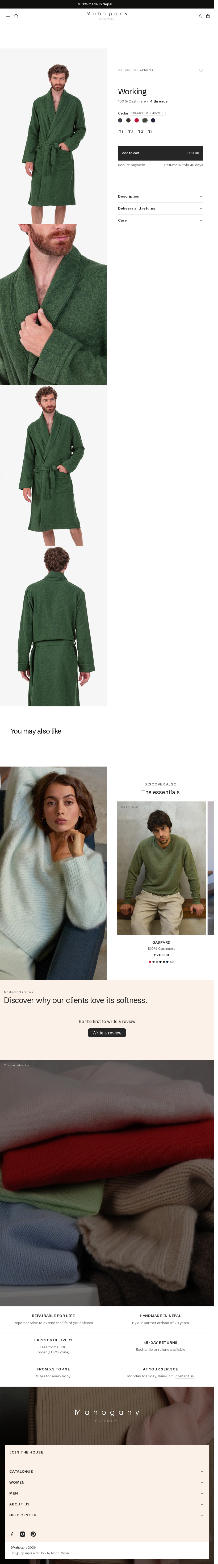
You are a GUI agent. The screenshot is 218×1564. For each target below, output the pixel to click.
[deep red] (137, 120)
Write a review (107, 1032)
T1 (121, 132)
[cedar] (145, 120)
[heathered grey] (157, 962)
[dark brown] (128, 120)
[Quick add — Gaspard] (198, 927)
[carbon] (120, 120)
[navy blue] (153, 120)
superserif (31, 1553)
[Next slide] (203, 883)
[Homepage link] (107, 16)
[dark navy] (167, 962)
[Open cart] (208, 16)
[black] (160, 962)
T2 (130, 132)
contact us (184, 1376)
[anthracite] (153, 962)
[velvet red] (150, 962)
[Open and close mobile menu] (8, 16)
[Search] (16, 16)
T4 (150, 132)
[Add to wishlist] (201, 70)
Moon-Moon (60, 1553)
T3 (140, 132)
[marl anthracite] (164, 962)
